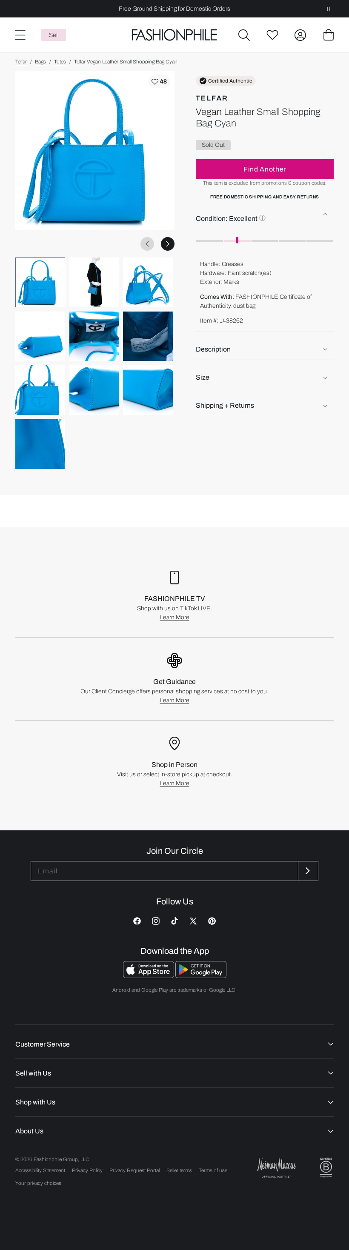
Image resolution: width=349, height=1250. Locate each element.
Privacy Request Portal (134, 1170)
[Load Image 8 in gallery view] (94, 390)
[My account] (300, 34)
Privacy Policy (87, 1170)
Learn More (174, 617)
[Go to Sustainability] (326, 1168)
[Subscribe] (307, 871)
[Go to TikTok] (174, 921)
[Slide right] (167, 244)
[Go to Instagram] (155, 921)
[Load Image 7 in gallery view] (40, 390)
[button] (244, 34)
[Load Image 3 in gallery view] (148, 282)
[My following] (272, 34)
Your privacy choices (38, 1183)
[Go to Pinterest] (212, 921)
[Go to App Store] (149, 975)
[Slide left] (147, 244)
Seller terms (179, 1170)
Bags (40, 62)
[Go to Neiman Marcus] (276, 1168)
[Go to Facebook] (137, 921)
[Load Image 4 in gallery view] (40, 336)
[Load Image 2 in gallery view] (94, 282)
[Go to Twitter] (193, 921)
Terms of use (213, 1170)
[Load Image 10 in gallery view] (40, 444)
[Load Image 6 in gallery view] (148, 336)
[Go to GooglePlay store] (200, 975)
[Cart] (328, 34)
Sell (54, 35)
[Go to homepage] (174, 35)
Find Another (264, 169)
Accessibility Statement (40, 1170)
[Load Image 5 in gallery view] (94, 336)
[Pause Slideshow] (328, 8)
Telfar (21, 62)
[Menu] (19, 35)
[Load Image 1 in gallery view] (40, 282)
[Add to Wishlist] (159, 81)
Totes (60, 62)
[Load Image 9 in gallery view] (148, 390)
